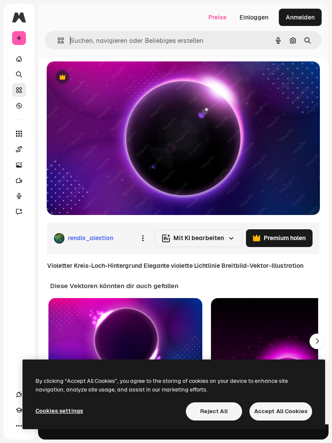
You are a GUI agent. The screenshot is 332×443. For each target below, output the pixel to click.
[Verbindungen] (19, 394)
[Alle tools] (19, 134)
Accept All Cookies (280, 411)
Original (102, 78)
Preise (217, 17)
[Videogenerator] (19, 180)
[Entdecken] (19, 105)
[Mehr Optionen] (142, 238)
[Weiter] (317, 341)
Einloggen (253, 17)
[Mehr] (19, 426)
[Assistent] (19, 211)
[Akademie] (19, 410)
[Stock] (19, 90)
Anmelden (300, 17)
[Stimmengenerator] (19, 196)
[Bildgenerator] (19, 165)
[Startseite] (19, 59)
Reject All (214, 411)
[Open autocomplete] (57, 40)
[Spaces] (19, 149)
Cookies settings (59, 410)
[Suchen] (19, 74)
